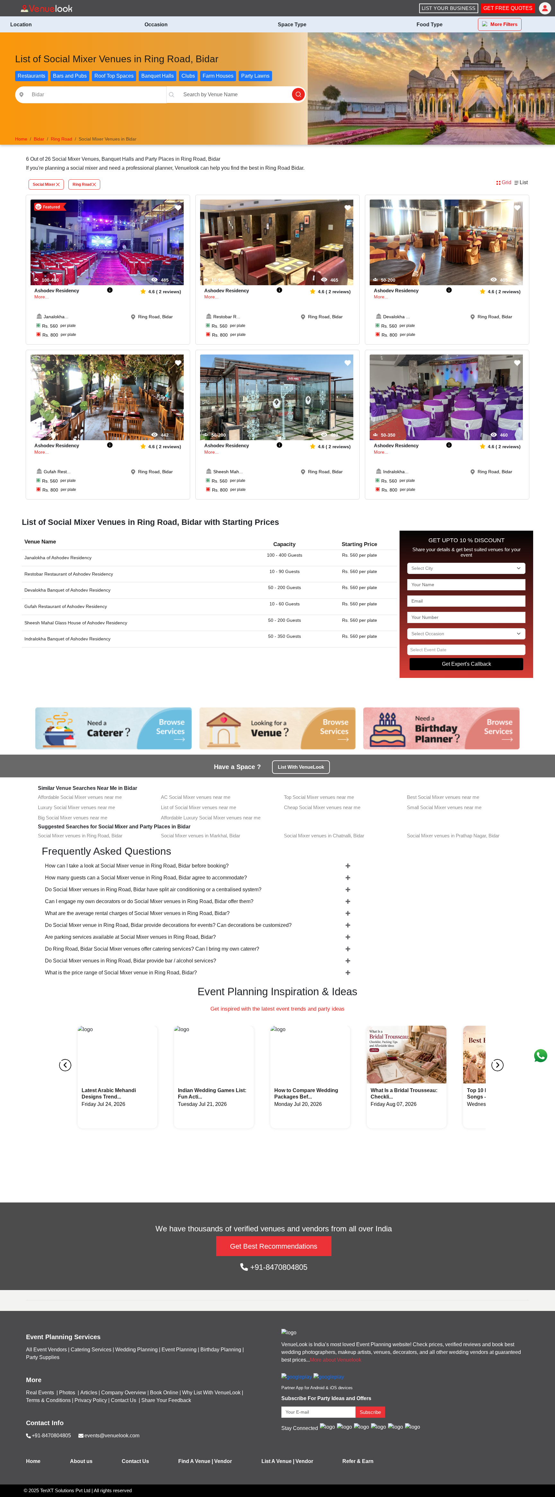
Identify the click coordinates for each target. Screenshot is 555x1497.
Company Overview (123, 1392)
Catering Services (91, 1349)
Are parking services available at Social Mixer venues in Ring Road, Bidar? (130, 937)
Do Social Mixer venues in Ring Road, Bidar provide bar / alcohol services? (130, 960)
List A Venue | (277, 1461)
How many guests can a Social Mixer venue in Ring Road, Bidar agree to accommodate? (146, 877)
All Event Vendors (46, 1349)
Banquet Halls (157, 76)
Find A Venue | (195, 1461)
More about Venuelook (335, 1360)
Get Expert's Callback (466, 664)
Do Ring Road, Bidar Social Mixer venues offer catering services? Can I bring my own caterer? (152, 949)
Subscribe (370, 1412)
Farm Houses (218, 76)
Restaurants (31, 76)
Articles (88, 1392)
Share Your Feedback (166, 1400)
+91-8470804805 (277, 1267)
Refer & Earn (358, 1461)
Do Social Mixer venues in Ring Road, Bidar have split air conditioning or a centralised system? (153, 889)
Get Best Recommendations (273, 1246)
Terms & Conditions (48, 1400)
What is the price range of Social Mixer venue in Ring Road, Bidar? (121, 972)
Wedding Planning (136, 1349)
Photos (67, 1392)
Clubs (188, 76)
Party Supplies (42, 1357)
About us (81, 1461)
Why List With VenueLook (211, 1392)
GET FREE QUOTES (508, 8)
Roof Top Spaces (114, 76)
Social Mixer (44, 184)
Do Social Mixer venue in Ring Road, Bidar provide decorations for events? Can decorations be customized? (168, 925)
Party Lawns (255, 76)
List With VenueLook (301, 767)
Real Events (40, 1392)
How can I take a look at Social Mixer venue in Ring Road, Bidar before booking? (137, 865)
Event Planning (179, 1349)
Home (33, 1461)
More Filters (503, 24)
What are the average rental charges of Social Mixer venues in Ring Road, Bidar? (137, 913)
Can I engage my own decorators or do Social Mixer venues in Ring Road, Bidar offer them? (149, 901)
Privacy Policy (91, 1400)
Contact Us (123, 1400)
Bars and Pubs (70, 76)
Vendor (223, 1461)
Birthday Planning (220, 1349)
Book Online (164, 1392)
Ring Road (82, 184)
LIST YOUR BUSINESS (449, 8)
